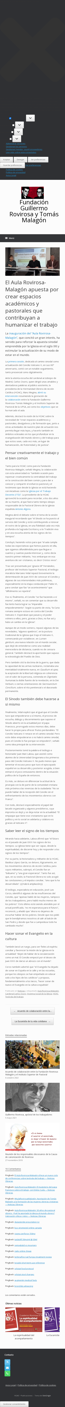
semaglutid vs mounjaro (26, 1245)
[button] (32, 50)
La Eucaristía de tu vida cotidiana (32, 1021)
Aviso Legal (11, 175)
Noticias (21, 991)
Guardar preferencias (12, 165)
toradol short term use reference (30, 1262)
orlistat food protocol (24, 1268)
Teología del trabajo (14, 996)
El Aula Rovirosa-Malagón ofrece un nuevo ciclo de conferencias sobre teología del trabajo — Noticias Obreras (31, 1178)
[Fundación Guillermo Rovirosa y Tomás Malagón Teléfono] (7, 1373)
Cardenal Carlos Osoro (15, 993)
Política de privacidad (15, 172)
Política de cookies (14, 169)
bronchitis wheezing (24, 1286)
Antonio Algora (22, 508)
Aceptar (6, 159)
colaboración (14, 399)
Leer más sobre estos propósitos (21, 152)
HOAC (55, 993)
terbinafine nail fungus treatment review (33, 1257)
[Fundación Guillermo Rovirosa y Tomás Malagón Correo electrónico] (7, 1368)
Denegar (20, 159)
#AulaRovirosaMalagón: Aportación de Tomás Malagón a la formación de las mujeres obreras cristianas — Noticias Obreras (31, 1201)
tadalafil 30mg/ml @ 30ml (26, 1239)
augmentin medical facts (26, 1280)
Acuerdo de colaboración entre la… (33, 1011)
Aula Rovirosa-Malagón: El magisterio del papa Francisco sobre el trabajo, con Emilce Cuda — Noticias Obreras (31, 1190)
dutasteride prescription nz (27, 1222)
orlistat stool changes (24, 1274)
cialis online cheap (23, 1251)
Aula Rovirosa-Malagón (48, 991)
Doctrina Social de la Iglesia (39, 993)
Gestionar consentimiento (14, 1404)
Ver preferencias (38, 159)
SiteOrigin (46, 1395)
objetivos (45, 406)
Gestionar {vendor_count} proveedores (24, 149)
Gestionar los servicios (16, 146)
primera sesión (16, 361)
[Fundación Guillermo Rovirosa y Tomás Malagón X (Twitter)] (7, 1362)
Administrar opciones (15, 143)
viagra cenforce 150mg (25, 1233)
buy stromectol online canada (28, 1227)
